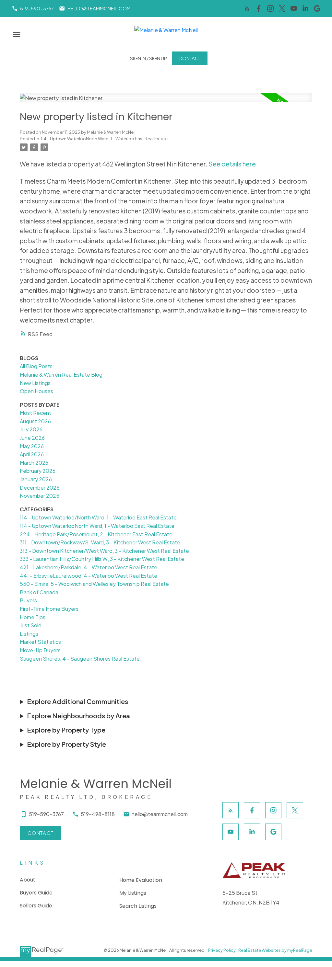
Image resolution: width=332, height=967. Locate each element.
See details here (232, 164)
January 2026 (36, 479)
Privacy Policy (222, 950)
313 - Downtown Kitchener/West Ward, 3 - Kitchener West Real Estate (104, 550)
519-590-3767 (37, 8)
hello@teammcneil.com (99, 8)
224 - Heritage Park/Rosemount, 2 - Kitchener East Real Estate (96, 534)
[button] (33, 9)
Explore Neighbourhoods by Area (78, 715)
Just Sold (31, 625)
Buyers (28, 600)
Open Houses (36, 391)
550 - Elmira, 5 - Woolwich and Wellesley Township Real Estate (94, 583)
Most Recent (35, 412)
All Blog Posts (36, 366)
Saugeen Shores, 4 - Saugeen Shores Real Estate (80, 658)
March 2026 (34, 462)
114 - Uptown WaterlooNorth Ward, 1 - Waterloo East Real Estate (104, 138)
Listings (29, 633)
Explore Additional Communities (77, 701)
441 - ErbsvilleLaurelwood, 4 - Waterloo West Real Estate (88, 575)
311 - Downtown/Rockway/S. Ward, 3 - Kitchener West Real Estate (100, 542)
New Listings (35, 383)
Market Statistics (40, 641)
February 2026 (37, 470)
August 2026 (35, 421)
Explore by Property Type (66, 730)
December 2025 (40, 487)
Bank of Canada (39, 592)
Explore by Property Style (66, 744)
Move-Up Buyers (40, 650)
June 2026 (32, 437)
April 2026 (32, 454)
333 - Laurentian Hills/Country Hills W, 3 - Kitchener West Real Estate (102, 558)
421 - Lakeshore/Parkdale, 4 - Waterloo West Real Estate (88, 567)
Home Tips (32, 617)
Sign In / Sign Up (148, 58)
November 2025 (39, 495)
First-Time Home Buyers (49, 608)
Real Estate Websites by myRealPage (275, 950)
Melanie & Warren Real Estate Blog (61, 374)
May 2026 (32, 446)
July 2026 (31, 429)
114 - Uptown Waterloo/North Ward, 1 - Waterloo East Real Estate (98, 517)
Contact (189, 58)
